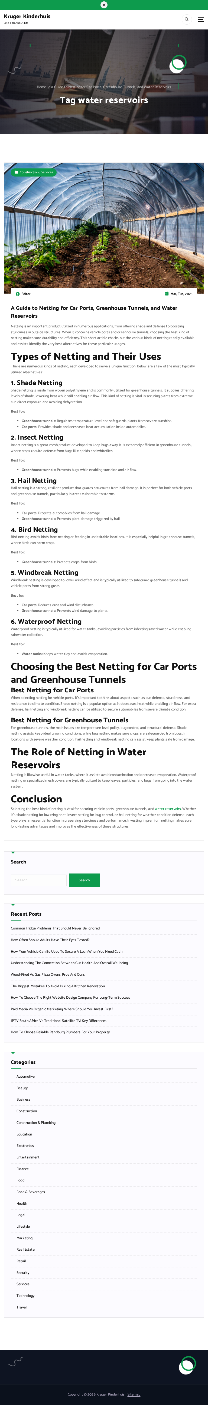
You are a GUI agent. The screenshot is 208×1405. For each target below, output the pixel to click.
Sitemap (134, 1394)
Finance (23, 1169)
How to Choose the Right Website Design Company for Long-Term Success (70, 998)
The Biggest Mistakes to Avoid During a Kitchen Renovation (58, 986)
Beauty (22, 1088)
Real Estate (26, 1250)
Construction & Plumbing (36, 1123)
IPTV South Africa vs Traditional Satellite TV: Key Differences (58, 1021)
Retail (21, 1261)
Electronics (25, 1146)
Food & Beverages (31, 1192)
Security (23, 1273)
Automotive (26, 1077)
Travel (22, 1307)
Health (22, 1204)
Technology (25, 1296)
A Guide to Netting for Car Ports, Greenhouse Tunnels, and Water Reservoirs (111, 87)
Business (23, 1099)
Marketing (24, 1238)
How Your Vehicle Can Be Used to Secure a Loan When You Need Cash (66, 952)
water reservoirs (168, 809)
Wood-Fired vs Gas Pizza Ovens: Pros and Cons (48, 975)
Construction (29, 172)
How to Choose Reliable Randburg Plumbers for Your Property (60, 1032)
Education (24, 1134)
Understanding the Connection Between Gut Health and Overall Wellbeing (69, 963)
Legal (21, 1215)
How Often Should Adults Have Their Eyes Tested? (50, 940)
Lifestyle (23, 1227)
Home (41, 87)
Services (47, 172)
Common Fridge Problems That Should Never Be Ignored (55, 928)
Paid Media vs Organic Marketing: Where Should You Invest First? (62, 1009)
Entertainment (28, 1157)
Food (20, 1180)
